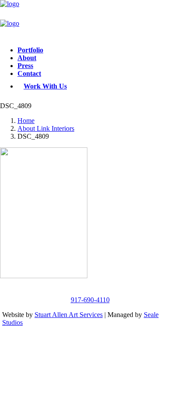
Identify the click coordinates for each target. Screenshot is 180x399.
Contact (29, 73)
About (26, 57)
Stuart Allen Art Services (69, 314)
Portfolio (30, 50)
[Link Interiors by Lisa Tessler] (90, 19)
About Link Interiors (45, 128)
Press (25, 65)
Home (26, 120)
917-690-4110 (90, 300)
